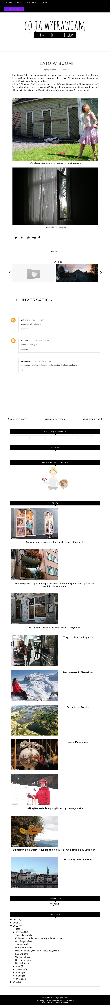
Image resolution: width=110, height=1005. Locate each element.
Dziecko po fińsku (23, 960)
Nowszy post (18, 419)
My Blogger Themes (67, 1001)
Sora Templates (50, 1001)
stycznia (20, 979)
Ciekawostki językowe (61, 437)
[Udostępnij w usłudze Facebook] (38, 237)
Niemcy (90, 437)
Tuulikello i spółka (23, 935)
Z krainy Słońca (22, 944)
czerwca (20, 932)
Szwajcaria (24, 437)
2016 (16, 919)
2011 (15, 982)
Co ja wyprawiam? (61, 998)
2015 (16, 923)
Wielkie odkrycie (23, 957)
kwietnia (20, 969)
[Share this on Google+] (20, 237)
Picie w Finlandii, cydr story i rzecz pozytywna (37, 951)
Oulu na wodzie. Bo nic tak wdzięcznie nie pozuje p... (40, 938)
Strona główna (54, 419)
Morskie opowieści (24, 947)
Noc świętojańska (23, 941)
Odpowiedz (24, 328)
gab (22, 320)
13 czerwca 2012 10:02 (39, 341)
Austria (74, 437)
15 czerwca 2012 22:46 (41, 361)
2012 (16, 926)
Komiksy (82, 437)
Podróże (41, 437)
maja (18, 966)
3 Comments (63, 69)
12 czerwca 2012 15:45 (34, 320)
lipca (18, 929)
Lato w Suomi (21, 954)
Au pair (32, 437)
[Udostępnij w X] (14, 237)
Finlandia (54, 252)
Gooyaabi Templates (60, 1002)
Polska (48, 437)
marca (19, 973)
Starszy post (91, 419)
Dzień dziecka (22, 963)
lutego (19, 976)
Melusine (25, 341)
